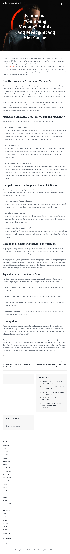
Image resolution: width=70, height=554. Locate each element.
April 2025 (5, 490)
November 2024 (7, 503)
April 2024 (5, 526)
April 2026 (5, 455)
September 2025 (7, 477)
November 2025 (7, 471)
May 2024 (5, 523)
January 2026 (6, 464)
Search (28, 380)
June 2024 (5, 520)
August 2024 (6, 513)
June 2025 (5, 484)
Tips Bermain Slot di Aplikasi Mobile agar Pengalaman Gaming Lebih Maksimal (52, 405)
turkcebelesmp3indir (12, 3)
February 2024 (6, 533)
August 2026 (6, 445)
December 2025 (7, 468)
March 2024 (6, 530)
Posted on (35, 43)
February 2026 (6, 461)
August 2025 (6, 481)
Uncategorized (9, 356)
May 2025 (5, 487)
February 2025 (6, 494)
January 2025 (6, 497)
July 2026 (5, 448)
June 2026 (5, 451)
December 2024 (7, 500)
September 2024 (7, 510)
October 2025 (6, 474)
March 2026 (6, 458)
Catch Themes (51, 550)
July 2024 (5, 517)
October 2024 (6, 507)
